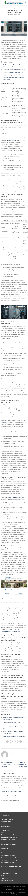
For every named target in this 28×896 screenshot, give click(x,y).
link (23, 747)
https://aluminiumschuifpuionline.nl (10, 631)
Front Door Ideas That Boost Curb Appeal (14, 736)
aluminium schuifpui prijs (12, 140)
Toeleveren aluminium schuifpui (9, 857)
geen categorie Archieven (15, 618)
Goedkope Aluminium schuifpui (9, 837)
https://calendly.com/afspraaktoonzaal (11, 791)
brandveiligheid (5, 422)
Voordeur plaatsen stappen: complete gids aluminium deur (20, 764)
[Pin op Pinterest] (18, 741)
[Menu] (2, 3)
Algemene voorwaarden (7, 880)
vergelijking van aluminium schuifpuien (14, 497)
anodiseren (23, 247)
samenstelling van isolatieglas (9, 344)
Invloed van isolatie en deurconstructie (13, 72)
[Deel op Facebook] (9, 741)
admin (21, 19)
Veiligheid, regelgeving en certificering (13, 75)
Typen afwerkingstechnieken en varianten (14, 69)
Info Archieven (16, 616)
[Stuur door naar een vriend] (15, 741)
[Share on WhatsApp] (7, 741)
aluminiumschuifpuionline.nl (10, 598)
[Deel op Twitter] (12, 741)
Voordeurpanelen (5, 826)
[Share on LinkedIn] (21, 741)
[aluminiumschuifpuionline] (13, 2)
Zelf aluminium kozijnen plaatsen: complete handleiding (7, 764)
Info (14, 8)
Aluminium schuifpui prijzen (8, 855)
